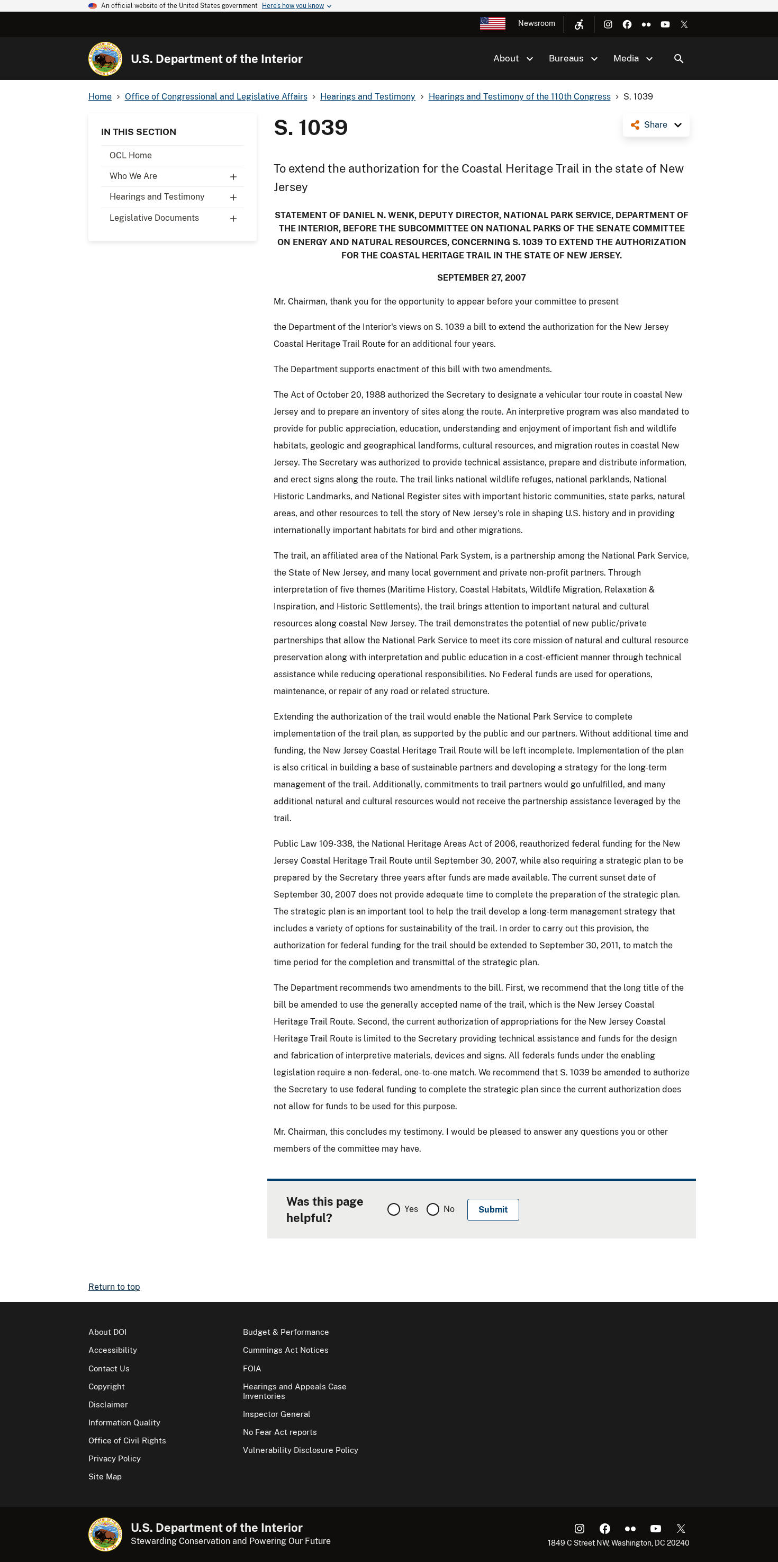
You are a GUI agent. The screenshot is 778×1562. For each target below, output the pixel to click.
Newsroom (536, 23)
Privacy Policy (114, 1458)
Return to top (114, 1287)
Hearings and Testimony (157, 197)
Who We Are (133, 176)
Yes (411, 1209)
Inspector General (277, 1414)
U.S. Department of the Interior (217, 59)
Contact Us (109, 1368)
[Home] (105, 59)
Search (679, 58)
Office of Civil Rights (127, 1440)
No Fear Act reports (280, 1432)
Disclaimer (108, 1404)
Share (655, 125)
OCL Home (131, 155)
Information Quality (124, 1422)
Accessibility (112, 1349)
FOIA (252, 1368)
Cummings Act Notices (286, 1349)
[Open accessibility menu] (579, 24)
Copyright (106, 1386)
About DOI (107, 1331)
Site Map (105, 1476)
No (449, 1209)
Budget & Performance (286, 1331)
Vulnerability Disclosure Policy (300, 1450)
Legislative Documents (154, 218)
